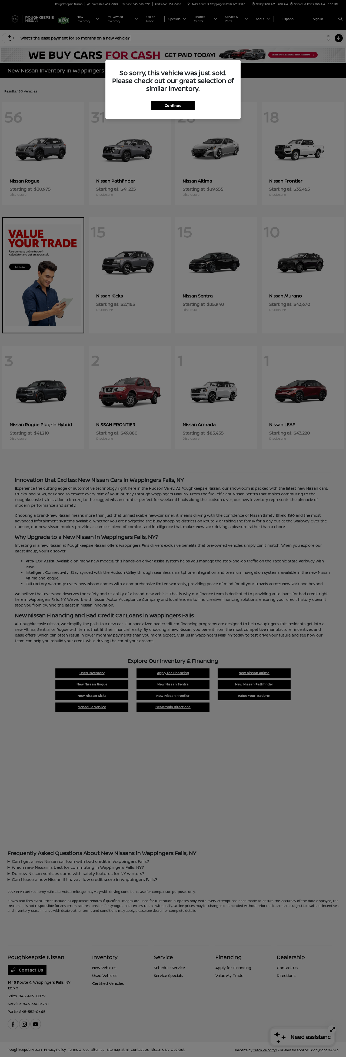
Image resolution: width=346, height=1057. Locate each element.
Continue (173, 105)
